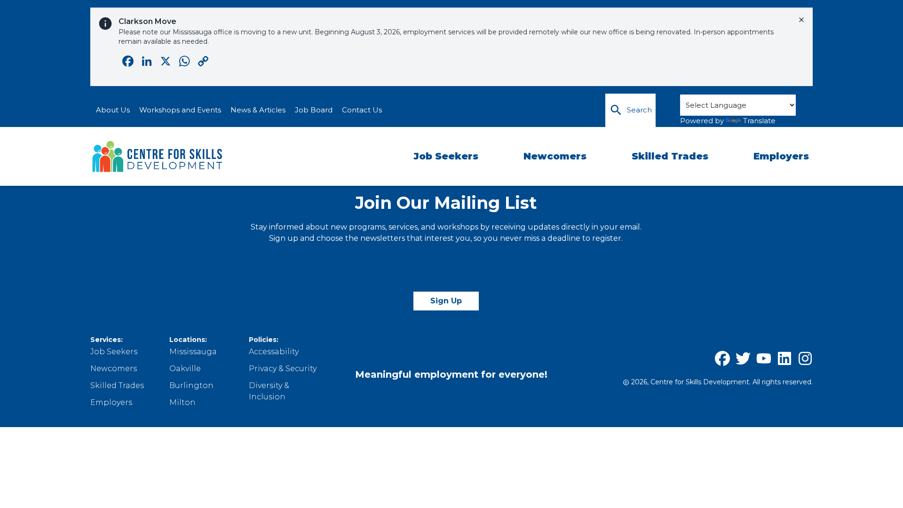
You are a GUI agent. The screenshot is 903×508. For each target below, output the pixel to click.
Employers (781, 156)
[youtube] (763, 358)
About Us (113, 109)
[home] (158, 156)
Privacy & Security (283, 368)
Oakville (185, 368)
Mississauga (193, 351)
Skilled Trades (670, 156)
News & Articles (257, 109)
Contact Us (362, 109)
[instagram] (805, 358)
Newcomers (554, 156)
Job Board (314, 109)
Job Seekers (445, 156)
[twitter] (743, 358)
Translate (759, 120)
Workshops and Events (180, 109)
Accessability (274, 351)
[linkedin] (784, 358)
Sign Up (446, 300)
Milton (182, 402)
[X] (445, 260)
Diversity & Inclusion (269, 391)
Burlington (191, 385)
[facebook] (722, 358)
